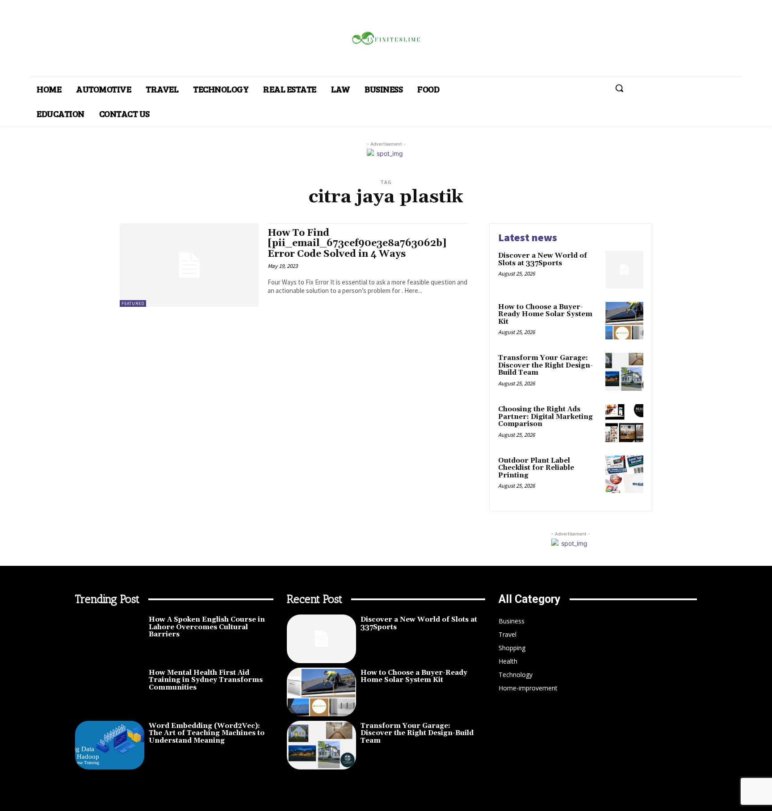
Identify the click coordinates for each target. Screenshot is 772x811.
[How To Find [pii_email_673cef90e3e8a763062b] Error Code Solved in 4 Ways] (189, 265)
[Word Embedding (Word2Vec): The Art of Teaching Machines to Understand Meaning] (109, 745)
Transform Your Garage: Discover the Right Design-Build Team (545, 365)
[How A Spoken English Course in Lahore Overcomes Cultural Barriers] (109, 639)
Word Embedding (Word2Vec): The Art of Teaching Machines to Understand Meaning (206, 733)
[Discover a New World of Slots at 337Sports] (624, 269)
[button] (619, 88)
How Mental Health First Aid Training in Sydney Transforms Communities (206, 680)
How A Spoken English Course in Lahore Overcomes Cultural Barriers (207, 627)
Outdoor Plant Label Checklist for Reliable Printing (536, 468)
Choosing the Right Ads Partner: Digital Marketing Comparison (545, 416)
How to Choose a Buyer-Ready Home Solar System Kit (545, 314)
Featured (133, 303)
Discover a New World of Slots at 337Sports (542, 259)
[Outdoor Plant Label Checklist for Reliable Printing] (624, 474)
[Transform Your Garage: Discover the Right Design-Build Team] (624, 372)
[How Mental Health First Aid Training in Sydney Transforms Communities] (109, 692)
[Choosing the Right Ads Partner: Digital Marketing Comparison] (624, 423)
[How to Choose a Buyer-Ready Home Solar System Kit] (624, 321)
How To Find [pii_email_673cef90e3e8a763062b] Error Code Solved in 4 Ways (357, 243)
